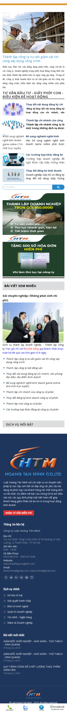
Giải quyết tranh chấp (19, 600)
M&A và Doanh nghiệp (20, 622)
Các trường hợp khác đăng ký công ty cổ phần (32, 409)
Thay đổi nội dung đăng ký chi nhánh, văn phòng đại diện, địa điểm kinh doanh (34, 375)
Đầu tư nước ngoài (17, 606)
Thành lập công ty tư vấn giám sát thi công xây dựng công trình (30, 59)
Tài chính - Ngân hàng (19, 617)
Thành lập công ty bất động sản (24, 368)
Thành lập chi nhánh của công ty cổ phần (30, 392)
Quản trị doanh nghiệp (19, 611)
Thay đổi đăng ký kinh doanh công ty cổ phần (32, 397)
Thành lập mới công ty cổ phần (24, 403)
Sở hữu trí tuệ (15, 595)
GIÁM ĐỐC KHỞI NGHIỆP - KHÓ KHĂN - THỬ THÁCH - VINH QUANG (33, 643)
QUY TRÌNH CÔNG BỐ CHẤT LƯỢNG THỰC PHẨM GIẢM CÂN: (31, 668)
